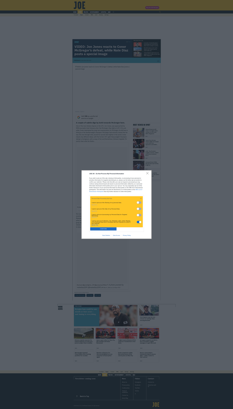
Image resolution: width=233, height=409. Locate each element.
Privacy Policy (127, 235)
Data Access (116, 235)
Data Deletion (106, 235)
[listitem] (116, 198)
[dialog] (116, 204)
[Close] (148, 174)
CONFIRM (103, 229)
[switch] (139, 202)
